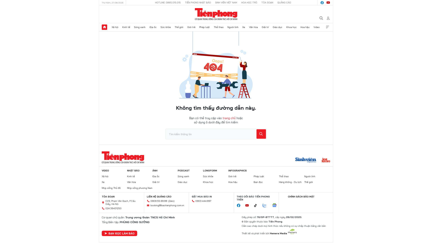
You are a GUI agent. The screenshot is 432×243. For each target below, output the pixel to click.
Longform (210, 170)
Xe (243, 27)
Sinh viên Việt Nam (226, 2)
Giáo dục (277, 27)
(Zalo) (171, 200)
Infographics (237, 170)
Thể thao (219, 27)
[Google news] (276, 205)
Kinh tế (126, 27)
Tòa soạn (267, 2)
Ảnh (154, 170)
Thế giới (179, 27)
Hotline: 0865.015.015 (168, 2)
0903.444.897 (203, 200)
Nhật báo (133, 170)
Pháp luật (204, 27)
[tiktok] (257, 206)
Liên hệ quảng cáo (159, 196)
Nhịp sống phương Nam (139, 188)
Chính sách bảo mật (301, 196)
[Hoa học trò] (326, 160)
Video (317, 27)
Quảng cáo (284, 2)
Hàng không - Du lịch (290, 182)
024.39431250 (113, 208)
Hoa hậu (305, 27)
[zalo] (266, 205)
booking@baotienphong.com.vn (167, 205)
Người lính (232, 27)
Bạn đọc (258, 182)
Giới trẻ (191, 27)
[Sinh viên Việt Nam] (305, 160)
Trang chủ (104, 27)
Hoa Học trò (249, 2)
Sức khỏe (165, 27)
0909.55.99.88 (159, 200)
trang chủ (229, 118)
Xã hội (115, 27)
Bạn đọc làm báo (121, 233)
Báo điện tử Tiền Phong (216, 14)
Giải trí (265, 27)
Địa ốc (153, 27)
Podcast (184, 170)
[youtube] (328, 2)
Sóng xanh (139, 27)
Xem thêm (327, 27)
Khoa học (291, 27)
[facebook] (322, 2)
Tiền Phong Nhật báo (198, 2)
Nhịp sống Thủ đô (111, 188)
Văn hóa (253, 27)
